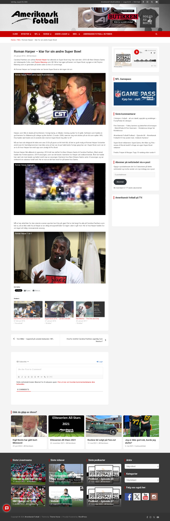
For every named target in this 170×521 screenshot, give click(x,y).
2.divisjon (127, 121)
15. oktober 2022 (19, 482)
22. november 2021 (57, 443)
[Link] (44, 376)
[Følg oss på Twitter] (137, 496)
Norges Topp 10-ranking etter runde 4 (141, 152)
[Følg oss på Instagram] (154, 496)
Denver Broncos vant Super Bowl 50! (27, 319)
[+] (51, 377)
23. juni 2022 (17, 446)
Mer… (75, 34)
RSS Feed (137, 2)
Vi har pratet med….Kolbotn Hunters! (134, 138)
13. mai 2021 (92, 443)
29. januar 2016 (19, 56)
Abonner (120, 182)
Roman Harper (41, 60)
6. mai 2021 (129, 446)
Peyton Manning (41, 62)
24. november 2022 (95, 504)
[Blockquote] (38, 376)
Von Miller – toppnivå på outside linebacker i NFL (35, 339)
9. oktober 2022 (18, 504)
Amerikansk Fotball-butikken (110, 2)
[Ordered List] (31, 376)
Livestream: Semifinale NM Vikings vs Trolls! (26, 500)
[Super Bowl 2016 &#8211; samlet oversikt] (59, 309)
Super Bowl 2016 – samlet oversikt (57, 319)
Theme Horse (55, 517)
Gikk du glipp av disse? (25, 412)
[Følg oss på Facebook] (128, 496)
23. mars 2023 (93, 482)
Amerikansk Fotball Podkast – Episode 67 (101, 500)
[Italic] (22, 376)
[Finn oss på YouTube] (145, 496)
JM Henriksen (31, 56)
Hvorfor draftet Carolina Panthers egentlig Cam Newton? (85, 340)
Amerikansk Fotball (32, 517)
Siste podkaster (96, 460)
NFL (36, 34)
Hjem (15, 34)
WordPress (82, 517)
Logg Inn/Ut (127, 2)
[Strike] (28, 376)
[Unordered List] (35, 376)
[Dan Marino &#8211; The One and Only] (90, 309)
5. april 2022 (55, 482)
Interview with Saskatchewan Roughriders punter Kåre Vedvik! (65, 496)
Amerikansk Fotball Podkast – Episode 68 (101, 477)
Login (101, 362)
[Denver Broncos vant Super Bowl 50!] (28, 309)
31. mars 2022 (56, 504)
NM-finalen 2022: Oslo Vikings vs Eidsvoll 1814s (27, 477)
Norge (46, 34)
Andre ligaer (61, 34)
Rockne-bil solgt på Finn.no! (102, 440)
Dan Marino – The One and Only (87, 319)
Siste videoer (58, 460)
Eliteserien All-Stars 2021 (63, 440)
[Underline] (25, 376)
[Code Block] (41, 376)
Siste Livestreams (22, 460)
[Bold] (18, 376)
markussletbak (140, 446)
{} (48, 377)
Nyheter (25, 34)
